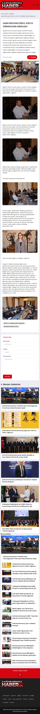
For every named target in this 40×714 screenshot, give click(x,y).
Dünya (25, 699)
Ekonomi (26, 695)
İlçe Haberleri (17, 699)
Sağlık (32, 695)
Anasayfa (6, 695)
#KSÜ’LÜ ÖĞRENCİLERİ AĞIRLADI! (14, 323)
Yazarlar (5, 702)
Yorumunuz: (7, 356)
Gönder (7, 376)
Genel (5, 699)
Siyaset (13, 695)
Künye (12, 702)
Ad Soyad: (6, 341)
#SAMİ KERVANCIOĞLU (11, 326)
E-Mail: (5, 349)
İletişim (31, 699)
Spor (9, 699)
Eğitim (19, 695)
